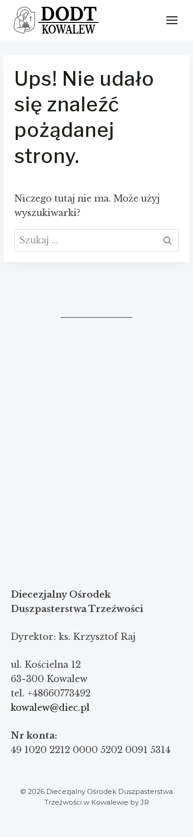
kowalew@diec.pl (50, 707)
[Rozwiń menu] (171, 20)
